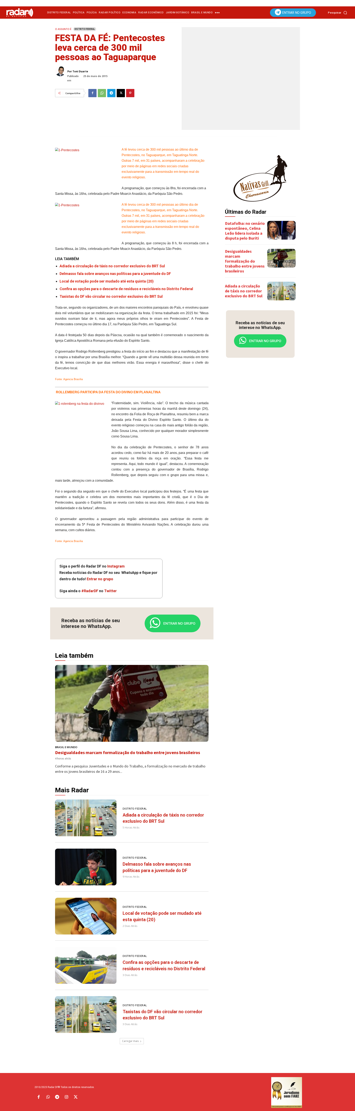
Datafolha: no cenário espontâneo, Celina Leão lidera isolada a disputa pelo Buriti (245, 231)
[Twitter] (75, 1097)
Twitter (110, 591)
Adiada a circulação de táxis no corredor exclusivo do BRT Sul (112, 266)
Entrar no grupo (100, 579)
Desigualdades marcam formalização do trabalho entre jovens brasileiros (127, 752)
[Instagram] (66, 1097)
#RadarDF (89, 591)
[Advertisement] (260, 425)
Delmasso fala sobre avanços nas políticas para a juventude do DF (115, 273)
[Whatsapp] (48, 1097)
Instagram (116, 566)
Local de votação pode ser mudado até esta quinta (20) (107, 281)
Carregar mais (130, 1041)
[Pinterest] (130, 93)
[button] (338, 12)
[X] (121, 93)
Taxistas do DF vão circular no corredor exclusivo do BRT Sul (111, 296)
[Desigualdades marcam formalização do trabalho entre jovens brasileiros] (132, 703)
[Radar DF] (19, 12)
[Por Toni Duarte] (61, 71)
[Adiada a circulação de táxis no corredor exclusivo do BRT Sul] (85, 818)
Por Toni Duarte (77, 71)
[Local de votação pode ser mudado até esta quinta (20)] (85, 916)
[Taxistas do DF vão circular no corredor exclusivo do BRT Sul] (85, 1014)
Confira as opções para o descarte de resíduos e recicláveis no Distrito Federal (126, 289)
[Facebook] (92, 93)
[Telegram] (111, 93)
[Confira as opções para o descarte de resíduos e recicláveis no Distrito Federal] (85, 965)
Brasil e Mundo (66, 747)
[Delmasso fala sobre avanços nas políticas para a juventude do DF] (85, 867)
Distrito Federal (85, 28)
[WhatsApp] (102, 93)
